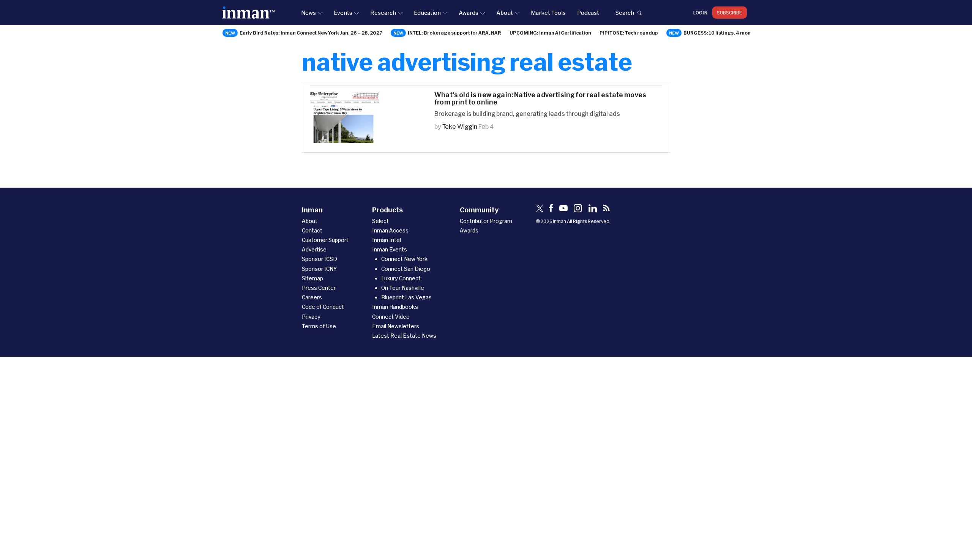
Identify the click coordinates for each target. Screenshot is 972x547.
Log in (700, 12)
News (308, 12)
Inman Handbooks (395, 307)
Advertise (314, 249)
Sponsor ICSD (319, 259)
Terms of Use (319, 326)
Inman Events (389, 249)
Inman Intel (386, 240)
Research (383, 12)
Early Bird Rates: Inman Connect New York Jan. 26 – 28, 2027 (311, 33)
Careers (312, 297)
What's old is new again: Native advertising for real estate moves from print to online (540, 98)
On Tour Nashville (402, 288)
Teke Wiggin (459, 126)
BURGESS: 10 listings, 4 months (720, 33)
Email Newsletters (395, 326)
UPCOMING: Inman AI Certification (550, 33)
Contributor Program (486, 221)
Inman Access (390, 230)
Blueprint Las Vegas (406, 297)
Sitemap (312, 278)
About (504, 12)
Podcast (588, 12)
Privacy (311, 316)
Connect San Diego (405, 269)
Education (427, 12)
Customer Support (325, 240)
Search (624, 12)
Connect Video (391, 316)
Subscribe (729, 12)
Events (343, 12)
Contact (312, 230)
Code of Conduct (323, 307)
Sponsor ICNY (319, 269)
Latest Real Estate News (404, 335)
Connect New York (404, 259)
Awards (468, 12)
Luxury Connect (401, 278)
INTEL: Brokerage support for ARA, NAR (454, 33)
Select (380, 221)
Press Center (319, 288)
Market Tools (548, 12)
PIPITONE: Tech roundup (629, 33)
